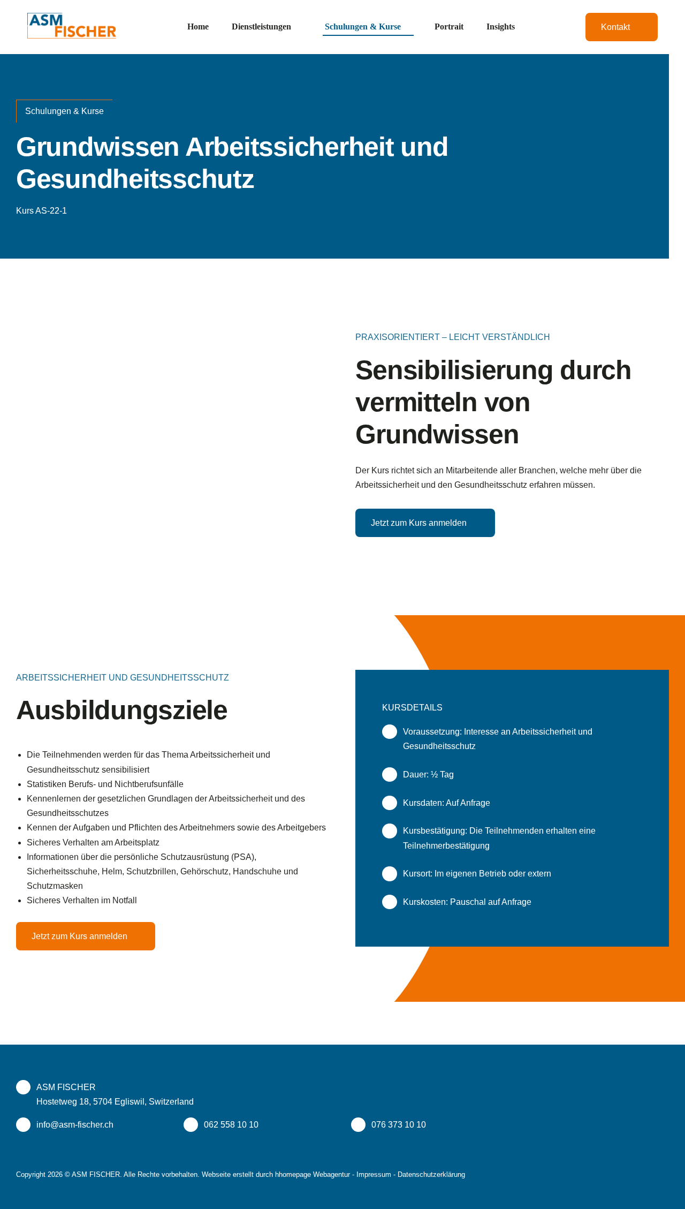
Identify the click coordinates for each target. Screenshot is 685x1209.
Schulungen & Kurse (64, 111)
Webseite (216, 1174)
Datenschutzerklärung (431, 1174)
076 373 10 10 (398, 1124)
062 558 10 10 (231, 1124)
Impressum (373, 1174)
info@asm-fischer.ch (74, 1124)
